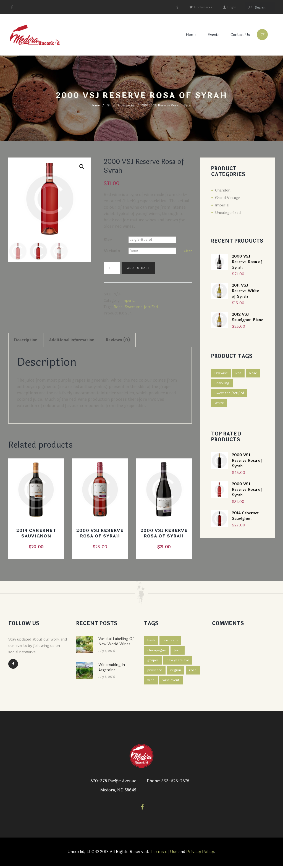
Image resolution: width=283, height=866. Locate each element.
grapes (153, 660)
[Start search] (250, 7)
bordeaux (170, 640)
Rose (118, 307)
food (177, 650)
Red (238, 373)
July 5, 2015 (106, 651)
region (175, 670)
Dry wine (220, 373)
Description (26, 340)
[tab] (25, 340)
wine (150, 680)
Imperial (128, 105)
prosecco (154, 670)
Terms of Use (164, 852)
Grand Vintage (227, 198)
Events (213, 35)
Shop (111, 105)
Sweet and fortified (141, 307)
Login (231, 7)
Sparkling (221, 382)
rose (192, 670)
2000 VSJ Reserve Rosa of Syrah (100, 533)
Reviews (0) (118, 340)
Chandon (222, 190)
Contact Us (240, 35)
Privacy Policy (200, 852)
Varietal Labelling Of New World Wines (116, 641)
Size (108, 240)
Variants (112, 251)
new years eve (178, 660)
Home (95, 105)
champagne (156, 650)
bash (151, 640)
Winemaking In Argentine (111, 667)
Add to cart (138, 268)
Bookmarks (203, 7)
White (219, 402)
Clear (188, 250)
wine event (171, 680)
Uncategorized (228, 213)
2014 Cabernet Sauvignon (36, 533)
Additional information (72, 340)
